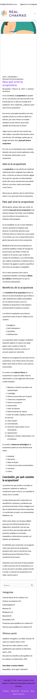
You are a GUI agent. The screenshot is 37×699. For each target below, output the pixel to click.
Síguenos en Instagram (28, 4)
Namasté (5, 616)
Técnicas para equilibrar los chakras (15, 627)
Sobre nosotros (18, 694)
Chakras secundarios (10, 601)
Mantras (5, 609)
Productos (25, 691)
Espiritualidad (7, 605)
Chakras (6, 691)
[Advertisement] (18, 56)
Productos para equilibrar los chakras (16, 623)
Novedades (6, 89)
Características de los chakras (13, 598)
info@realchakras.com (8, 4)
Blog (32, 691)
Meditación (6, 612)
